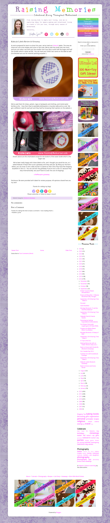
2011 (80, 396)
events (84, 453)
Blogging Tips (81, 414)
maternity (79, 455)
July (82, 373)
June (82, 376)
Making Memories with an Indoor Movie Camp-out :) (88, 344)
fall (84, 435)
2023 (80, 256)
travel (87, 423)
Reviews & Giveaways (29, 198)
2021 (80, 261)
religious (81, 421)
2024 (80, 254)
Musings (88, 33)
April (82, 381)
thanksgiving (95, 442)
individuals (96, 453)
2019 (80, 266)
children (97, 451)
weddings (89, 461)
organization (94, 416)
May (82, 378)
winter (90, 444)
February (83, 386)
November (84, 284)
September (84, 289)
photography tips (84, 459)
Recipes (88, 28)
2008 (80, 404)
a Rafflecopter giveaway (42, 174)
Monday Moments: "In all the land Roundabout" (89, 309)
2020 (80, 264)
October (83, 286)
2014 (80, 279)
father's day (91, 435)
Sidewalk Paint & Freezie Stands (87, 317)
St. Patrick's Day (92, 431)
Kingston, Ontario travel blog (87, 465)
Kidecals (55, 45)
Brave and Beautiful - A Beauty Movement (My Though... (89, 295)
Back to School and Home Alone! (88, 366)
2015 (80, 276)
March (83, 383)
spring (82, 442)
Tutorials (88, 21)
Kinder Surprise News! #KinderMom (87, 291)
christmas (94, 433)
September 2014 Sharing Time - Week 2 (89, 337)
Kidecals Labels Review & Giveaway (87, 362)
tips (84, 424)
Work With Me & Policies (76, 476)
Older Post (69, 250)
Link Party (57, 476)
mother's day (95, 438)
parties (80, 440)
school (90, 421)
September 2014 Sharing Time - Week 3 (89, 313)
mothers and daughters (91, 455)
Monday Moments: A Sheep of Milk (89, 333)
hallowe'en (87, 438)
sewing (79, 424)
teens (84, 461)
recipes (96, 419)
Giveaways (64, 476)
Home (42, 250)
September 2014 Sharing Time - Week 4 (89, 299)
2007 (80, 406)
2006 (80, 409)
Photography (88, 26)
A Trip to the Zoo (85, 341)
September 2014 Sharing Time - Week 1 (89, 358)
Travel (88, 24)
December (84, 281)
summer (87, 442)
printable (89, 419)
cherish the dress (88, 451)
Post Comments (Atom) (26, 253)
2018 (80, 269)
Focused (82, 303)
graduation (79, 438)
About (88, 19)
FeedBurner (91, 54)
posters (79, 461)
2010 (80, 399)
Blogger (58, 512)
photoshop (96, 459)
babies (79, 451)
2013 (80, 391)
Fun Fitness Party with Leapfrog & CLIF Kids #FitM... (89, 325)
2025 (80, 251)
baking (89, 413)
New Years (80, 431)
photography (83, 457)
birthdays (80, 433)
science (97, 421)
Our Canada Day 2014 (86, 351)
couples (79, 453)
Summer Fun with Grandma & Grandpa (89, 354)
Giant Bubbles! (84, 306)
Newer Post (15, 250)
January (83, 388)
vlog (92, 424)
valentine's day (82, 444)
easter (79, 435)
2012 (80, 394)
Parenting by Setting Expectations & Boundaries (89, 321)
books (96, 413)
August (83, 371)
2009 (80, 401)
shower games (89, 440)
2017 (80, 271)
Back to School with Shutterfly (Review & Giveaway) (89, 348)
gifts (87, 416)
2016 (80, 274)
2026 (80, 249)
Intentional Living (88, 31)
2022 (80, 259)
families (89, 453)
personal (81, 418)
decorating (81, 416)
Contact (88, 35)
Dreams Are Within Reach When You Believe (88, 329)
